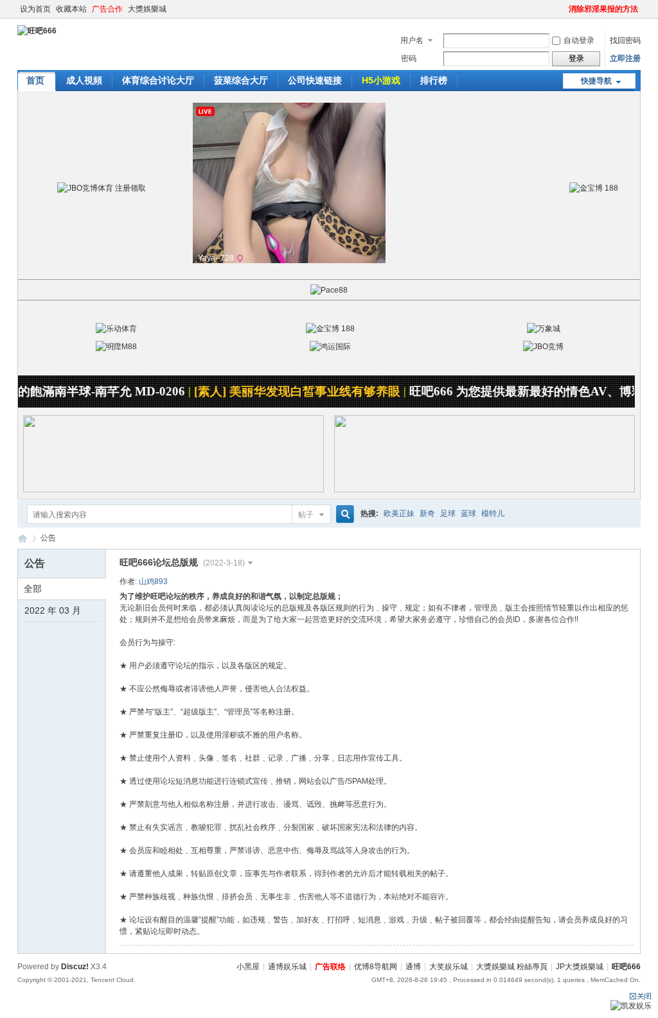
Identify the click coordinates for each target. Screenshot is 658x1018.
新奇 (427, 513)
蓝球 (468, 513)
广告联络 (330, 966)
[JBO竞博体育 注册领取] (101, 188)
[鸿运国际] (330, 346)
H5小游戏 (381, 80)
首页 (35, 80)
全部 (33, 588)
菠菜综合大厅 (241, 80)
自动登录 (579, 40)
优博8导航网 (375, 966)
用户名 (411, 40)
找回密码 (625, 40)
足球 (448, 513)
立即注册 (625, 58)
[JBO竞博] (543, 346)
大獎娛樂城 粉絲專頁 (511, 966)
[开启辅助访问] (563, 9)
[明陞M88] (116, 346)
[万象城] (543, 328)
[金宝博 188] (593, 188)
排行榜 (433, 80)
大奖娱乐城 (448, 966)
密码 (408, 58)
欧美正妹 (399, 513)
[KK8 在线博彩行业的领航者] (484, 489)
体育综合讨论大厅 (158, 80)
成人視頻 (84, 80)
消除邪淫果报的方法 (603, 8)
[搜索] (343, 514)
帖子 (306, 514)
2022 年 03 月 (52, 610)
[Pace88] (329, 290)
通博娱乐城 (287, 966)
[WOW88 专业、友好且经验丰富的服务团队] (173, 489)
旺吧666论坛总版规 (182, 562)
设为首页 (35, 8)
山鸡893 (153, 581)
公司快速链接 (315, 80)
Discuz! (75, 966)
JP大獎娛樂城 (579, 966)
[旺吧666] (37, 30)
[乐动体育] (116, 328)
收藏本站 (71, 8)
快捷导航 (596, 80)
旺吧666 (22, 538)
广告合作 (107, 8)
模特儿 (492, 513)
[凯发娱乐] (631, 1005)
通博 (413, 966)
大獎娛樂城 (147, 8)
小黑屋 (248, 966)
